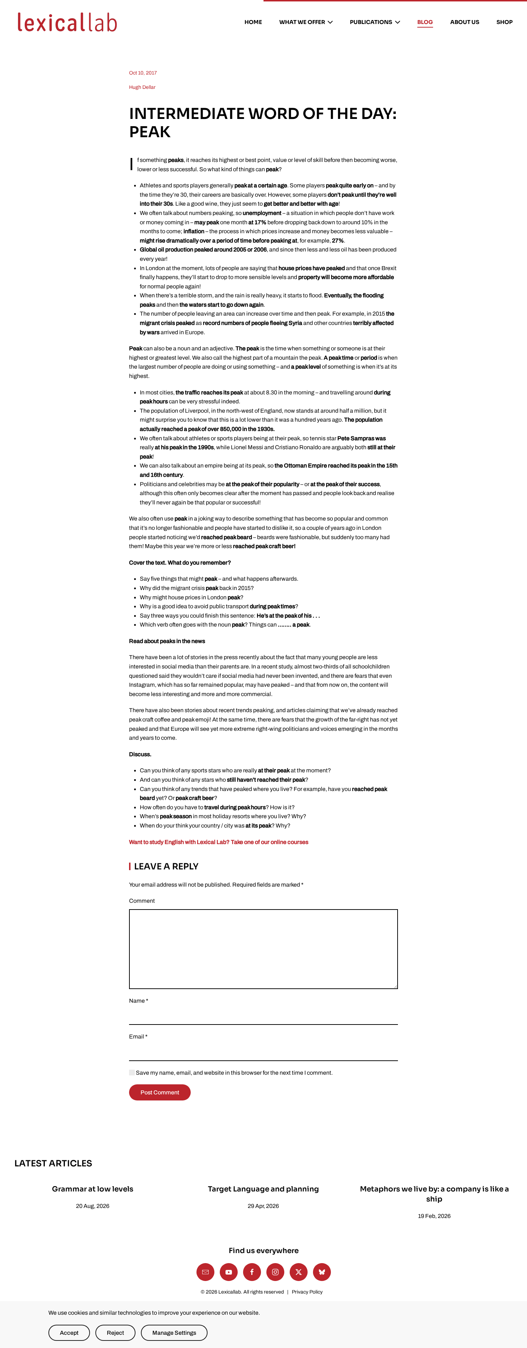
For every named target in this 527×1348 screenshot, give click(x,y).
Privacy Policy (307, 1292)
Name (138, 1001)
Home (253, 22)
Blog (425, 22)
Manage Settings (174, 1333)
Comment (142, 901)
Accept (69, 1333)
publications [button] (371, 22)
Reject (115, 1333)
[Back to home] (67, 22)
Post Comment (160, 1092)
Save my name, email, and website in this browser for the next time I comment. (234, 1073)
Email (138, 1036)
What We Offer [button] (302, 22)
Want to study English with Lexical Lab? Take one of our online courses (218, 842)
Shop (505, 22)
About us (464, 22)
